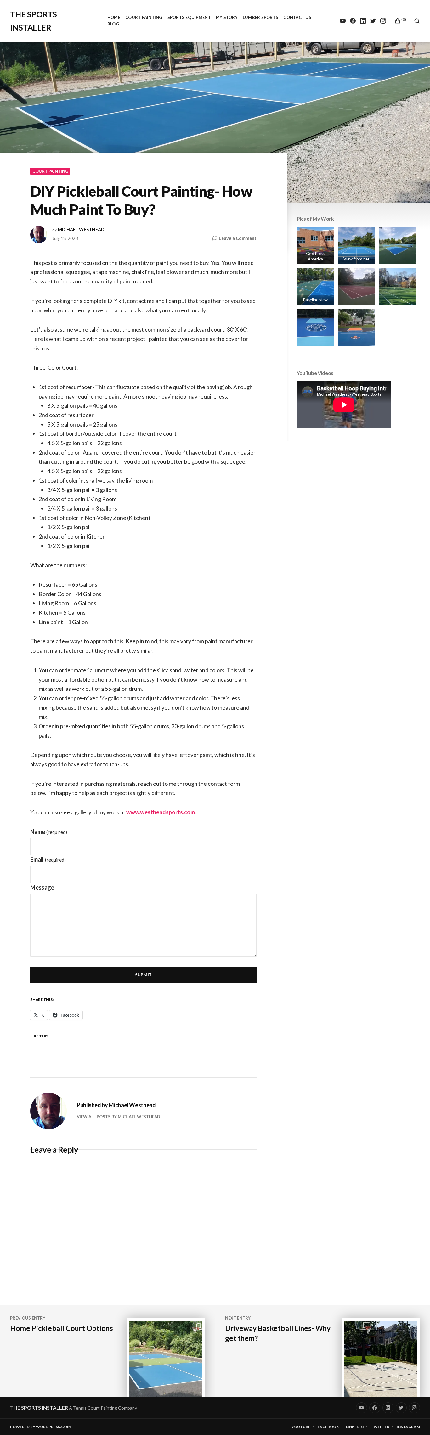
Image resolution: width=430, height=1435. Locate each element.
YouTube (300, 1426)
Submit (143, 974)
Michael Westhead (81, 229)
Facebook (328, 1426)
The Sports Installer (39, 1407)
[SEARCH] (415, 21)
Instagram (408, 1426)
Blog (113, 23)
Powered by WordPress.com (40, 1426)
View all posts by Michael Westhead (118, 1116)
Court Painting (143, 17)
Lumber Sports (260, 17)
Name (48, 831)
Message (42, 887)
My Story (227, 17)
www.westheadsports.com (160, 812)
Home (113, 17)
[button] (315, 245)
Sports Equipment (189, 17)
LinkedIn (355, 1426)
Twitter (380, 1426)
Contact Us (297, 17)
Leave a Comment (238, 238)
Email (48, 859)
